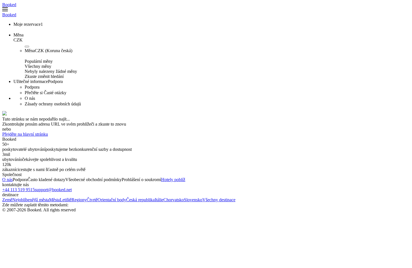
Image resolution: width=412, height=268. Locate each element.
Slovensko (193, 199)
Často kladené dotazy (46, 179)
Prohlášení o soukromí (141, 179)
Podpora (20, 179)
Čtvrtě (92, 199)
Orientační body (112, 199)
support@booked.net (53, 189)
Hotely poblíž (173, 179)
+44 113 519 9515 (18, 189)
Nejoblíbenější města (30, 199)
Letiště (65, 199)
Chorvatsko (173, 199)
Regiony (79, 199)
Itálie (159, 199)
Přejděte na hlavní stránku (25, 134)
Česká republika (140, 199)
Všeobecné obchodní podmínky (93, 179)
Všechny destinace (218, 199)
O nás (7, 179)
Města (54, 199)
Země (7, 199)
